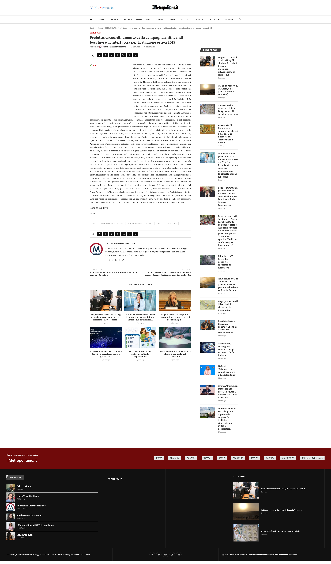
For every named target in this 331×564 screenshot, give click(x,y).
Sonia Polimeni (25, 535)
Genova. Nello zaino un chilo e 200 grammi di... (280, 531)
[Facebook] (91, 7)
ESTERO (139, 19)
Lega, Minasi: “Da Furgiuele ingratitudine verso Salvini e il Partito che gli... (175, 317)
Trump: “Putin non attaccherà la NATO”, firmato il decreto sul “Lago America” (228, 392)
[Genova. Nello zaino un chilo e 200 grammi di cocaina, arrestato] (207, 109)
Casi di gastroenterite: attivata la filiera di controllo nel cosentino (175, 354)
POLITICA (128, 19)
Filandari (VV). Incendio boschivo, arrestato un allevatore (226, 262)
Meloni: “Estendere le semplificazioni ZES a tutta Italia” (227, 370)
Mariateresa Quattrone (29, 515)
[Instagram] (108, 7)
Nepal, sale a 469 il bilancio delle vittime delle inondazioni (228, 305)
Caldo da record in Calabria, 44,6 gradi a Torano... (281, 510)
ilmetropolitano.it (96, 28)
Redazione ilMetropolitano (120, 243)
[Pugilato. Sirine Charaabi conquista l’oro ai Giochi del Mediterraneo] (207, 325)
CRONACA (114, 19)
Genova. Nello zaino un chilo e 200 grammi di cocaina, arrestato (228, 109)
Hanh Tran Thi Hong (28, 496)
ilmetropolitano (135, 223)
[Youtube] (99, 7)
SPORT (149, 19)
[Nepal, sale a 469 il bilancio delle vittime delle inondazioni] (207, 305)
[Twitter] (95, 7)
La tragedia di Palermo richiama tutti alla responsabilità (140, 354)
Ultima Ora (239, 476)
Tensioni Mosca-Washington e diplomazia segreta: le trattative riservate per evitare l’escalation (227, 418)
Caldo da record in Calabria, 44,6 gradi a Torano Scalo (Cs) (228, 90)
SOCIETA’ (184, 19)
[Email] (104, 7)
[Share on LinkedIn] (123, 55)
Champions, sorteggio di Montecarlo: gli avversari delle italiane (226, 349)
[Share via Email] (135, 55)
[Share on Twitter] (111, 55)
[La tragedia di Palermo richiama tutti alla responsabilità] (140, 337)
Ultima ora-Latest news (221, 19)
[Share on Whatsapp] (129, 55)
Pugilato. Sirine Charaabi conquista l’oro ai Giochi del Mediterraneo (227, 327)
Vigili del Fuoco (171, 223)
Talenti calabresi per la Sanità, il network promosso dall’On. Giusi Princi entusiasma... (140, 317)
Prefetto (149, 223)
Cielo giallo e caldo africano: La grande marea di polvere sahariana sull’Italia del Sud (228, 285)
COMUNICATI (199, 19)
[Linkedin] (112, 7)
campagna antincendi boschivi (112, 223)
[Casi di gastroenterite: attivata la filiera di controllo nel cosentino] (175, 337)
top (158, 223)
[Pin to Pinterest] (117, 55)
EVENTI (171, 19)
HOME (101, 19)
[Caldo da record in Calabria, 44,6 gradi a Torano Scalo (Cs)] (207, 89)
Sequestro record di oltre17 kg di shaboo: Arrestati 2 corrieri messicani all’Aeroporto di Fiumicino (227, 66)
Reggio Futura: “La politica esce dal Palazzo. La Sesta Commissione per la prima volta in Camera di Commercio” (228, 196)
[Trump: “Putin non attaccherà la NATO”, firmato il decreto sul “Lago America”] (207, 390)
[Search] (240, 19)
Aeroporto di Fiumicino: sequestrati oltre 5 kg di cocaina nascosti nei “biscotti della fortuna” (228, 134)
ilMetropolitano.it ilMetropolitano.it (36, 525)
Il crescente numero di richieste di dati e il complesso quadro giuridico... (106, 354)
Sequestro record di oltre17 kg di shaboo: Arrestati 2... (283, 489)
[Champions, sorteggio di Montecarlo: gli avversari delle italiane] (207, 347)
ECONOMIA (160, 19)
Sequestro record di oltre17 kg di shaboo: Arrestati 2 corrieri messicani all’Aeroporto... (106, 317)
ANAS (94, 223)
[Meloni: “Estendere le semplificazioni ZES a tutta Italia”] (207, 370)
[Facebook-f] (152, 554)
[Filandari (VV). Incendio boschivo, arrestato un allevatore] (207, 260)
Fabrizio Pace (24, 486)
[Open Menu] (91, 19)
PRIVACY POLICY (115, 479)
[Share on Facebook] (105, 55)
